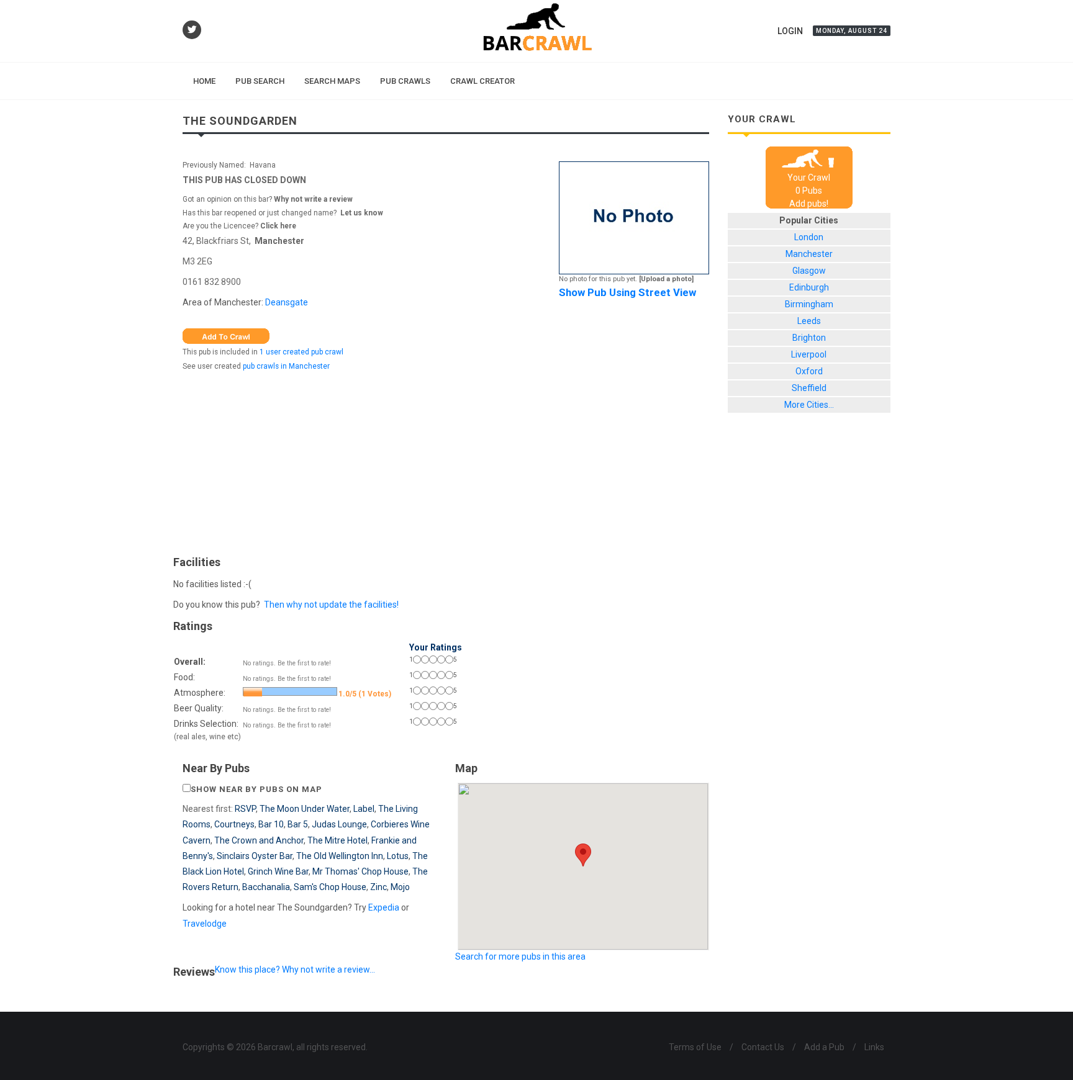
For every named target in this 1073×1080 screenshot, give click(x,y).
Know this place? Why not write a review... (295, 969)
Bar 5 (297, 824)
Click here (278, 226)
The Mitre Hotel (337, 840)
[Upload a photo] (666, 279)
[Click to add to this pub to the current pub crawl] (226, 336)
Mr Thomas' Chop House (360, 871)
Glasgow (809, 271)
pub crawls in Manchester (286, 366)
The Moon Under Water (305, 809)
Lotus (398, 856)
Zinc (378, 887)
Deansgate (286, 302)
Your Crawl (808, 177)
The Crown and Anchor (259, 840)
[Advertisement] (446, 460)
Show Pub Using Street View (627, 292)
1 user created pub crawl (301, 352)
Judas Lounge (339, 824)
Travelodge (205, 924)
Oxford (809, 371)
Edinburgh (809, 287)
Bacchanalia (266, 887)
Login (790, 31)
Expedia (383, 907)
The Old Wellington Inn (339, 856)
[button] (583, 855)
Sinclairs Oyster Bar (254, 856)
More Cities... (809, 405)
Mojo (400, 887)
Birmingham (809, 304)
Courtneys (234, 824)
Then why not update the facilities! (331, 605)
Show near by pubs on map (256, 789)
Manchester (279, 241)
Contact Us (762, 1047)
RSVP (245, 809)
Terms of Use (695, 1047)
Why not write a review (312, 199)
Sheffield (809, 388)
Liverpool (808, 354)
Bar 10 (271, 824)
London (808, 237)
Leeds (809, 321)
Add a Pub (824, 1047)
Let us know (361, 213)
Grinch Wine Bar (278, 871)
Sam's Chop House (330, 887)
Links (874, 1047)
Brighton (809, 338)
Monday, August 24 (851, 30)
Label (363, 809)
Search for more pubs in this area (520, 956)
